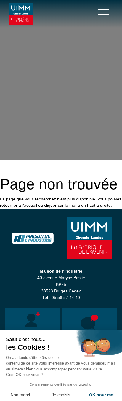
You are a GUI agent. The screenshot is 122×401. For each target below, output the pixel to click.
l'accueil (29, 205)
